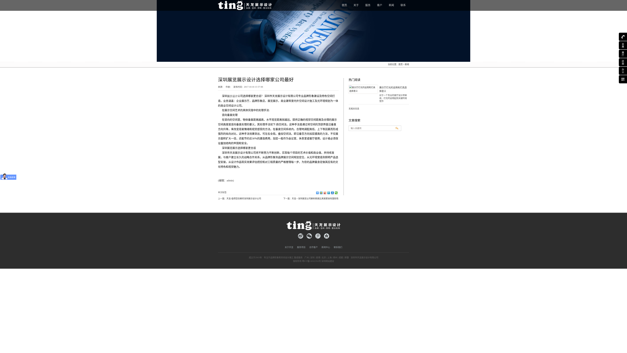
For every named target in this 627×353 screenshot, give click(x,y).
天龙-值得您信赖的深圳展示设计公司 (243, 198)
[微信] (309, 236)
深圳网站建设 (327, 261)
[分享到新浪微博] (325, 193)
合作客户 (313, 247)
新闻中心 (326, 247)
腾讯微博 (318, 236)
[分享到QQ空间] (321, 193)
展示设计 (232, 96)
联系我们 (338, 247)
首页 (400, 64)
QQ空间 (326, 236)
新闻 (407, 64)
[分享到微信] (336, 193)
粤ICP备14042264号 (311, 261)
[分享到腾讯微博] (328, 193)
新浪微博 (300, 236)
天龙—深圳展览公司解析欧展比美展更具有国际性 (315, 198)
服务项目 (301, 247)
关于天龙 (289, 247)
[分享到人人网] (332, 193)
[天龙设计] (245, 5)
